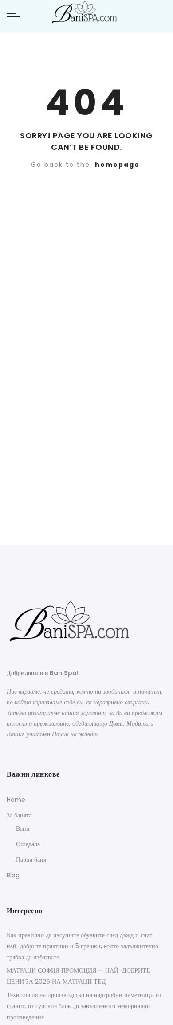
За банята (19, 815)
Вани (23, 828)
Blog (13, 875)
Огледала (28, 844)
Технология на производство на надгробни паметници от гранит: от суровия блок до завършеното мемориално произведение (84, 1005)
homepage (117, 164)
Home (16, 799)
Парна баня (31, 859)
